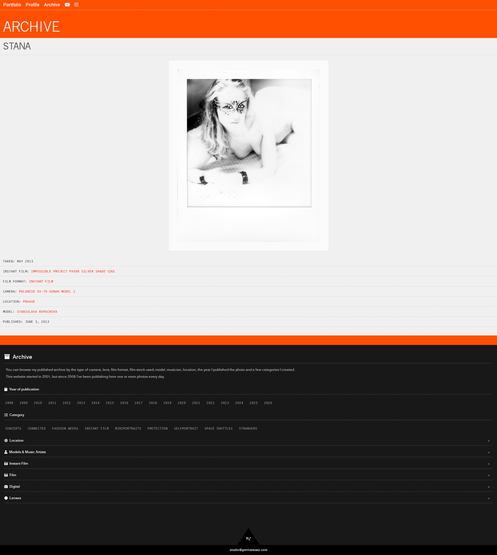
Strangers (248, 428)
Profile (32, 4)
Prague (29, 302)
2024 (239, 403)
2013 (81, 403)
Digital (249, 487)
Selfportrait (186, 428)
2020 (182, 403)
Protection (158, 428)
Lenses (249, 498)
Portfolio (12, 4)
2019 (167, 403)
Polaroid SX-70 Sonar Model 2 (47, 291)
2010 (38, 403)
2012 (67, 403)
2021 (196, 403)
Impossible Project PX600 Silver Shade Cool (73, 271)
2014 (95, 403)
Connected (37, 428)
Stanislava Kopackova (37, 312)
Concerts (13, 428)
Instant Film (41, 281)
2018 (153, 403)
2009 (24, 403)
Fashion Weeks (65, 428)
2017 (139, 403)
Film (249, 475)
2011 (52, 403)
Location (249, 440)
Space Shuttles (218, 428)
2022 (211, 403)
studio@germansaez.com (248, 550)
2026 (268, 403)
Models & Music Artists (248, 452)
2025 (254, 403)
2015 (110, 403)
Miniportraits (128, 428)
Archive (52, 4)
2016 (124, 403)
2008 (9, 403)
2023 (225, 403)
